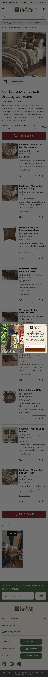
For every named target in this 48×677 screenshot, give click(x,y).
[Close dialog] (45, 325)
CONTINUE (35, 350)
